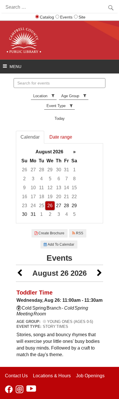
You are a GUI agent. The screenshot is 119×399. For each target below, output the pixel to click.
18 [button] (41, 196)
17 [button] (33, 196)
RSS (79, 233)
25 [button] (41, 205)
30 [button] (58, 169)
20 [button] (58, 196)
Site (82, 17)
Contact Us (16, 375)
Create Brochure (51, 233)
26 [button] (24, 169)
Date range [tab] (60, 137)
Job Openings (90, 375)
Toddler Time (34, 292)
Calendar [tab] (30, 137)
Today (60, 118)
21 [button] (66, 196)
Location (40, 96)
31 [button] (66, 169)
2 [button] (24, 178)
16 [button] (24, 196)
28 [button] (41, 169)
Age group (70, 96)
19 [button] (50, 196)
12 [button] (50, 187)
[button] (19, 273)
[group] (59, 183)
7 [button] (66, 178)
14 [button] (66, 187)
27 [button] (33, 169)
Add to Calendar (60, 244)
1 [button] (74, 169)
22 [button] (74, 196)
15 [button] (74, 187)
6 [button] (58, 178)
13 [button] (58, 187)
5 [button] (50, 178)
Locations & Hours (52, 375)
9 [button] (24, 187)
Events (66, 17)
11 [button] (41, 187)
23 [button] (24, 205)
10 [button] (33, 187)
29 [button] (50, 169)
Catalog (47, 17)
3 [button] (33, 178)
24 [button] (33, 205)
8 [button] (74, 178)
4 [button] (41, 178)
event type (56, 106)
